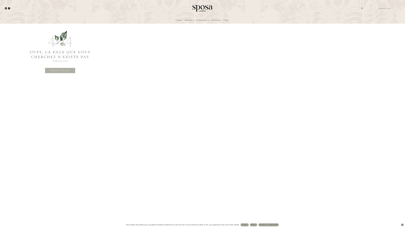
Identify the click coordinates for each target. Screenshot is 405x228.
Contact (226, 20)
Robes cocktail (201, 20)
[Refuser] (402, 225)
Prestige (179, 20)
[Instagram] (9, 8)
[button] (361, 8)
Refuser (253, 225)
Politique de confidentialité (268, 225)
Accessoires (216, 20)
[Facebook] (6, 8)
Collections (188, 20)
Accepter (245, 225)
